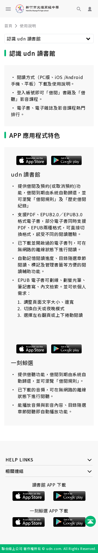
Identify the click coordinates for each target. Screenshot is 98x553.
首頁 (8, 25)
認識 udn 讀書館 (24, 38)
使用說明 (28, 25)
